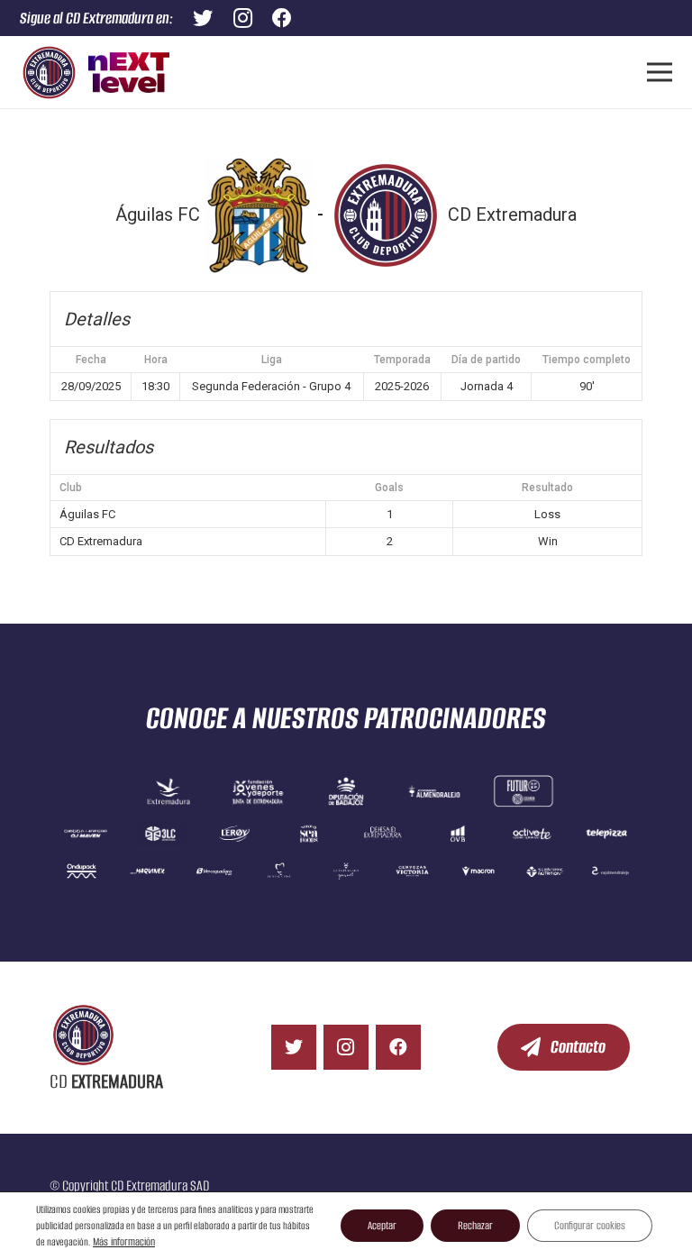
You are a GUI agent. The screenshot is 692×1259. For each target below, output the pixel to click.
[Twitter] (293, 1047)
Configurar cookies (589, 1225)
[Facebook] (398, 1047)
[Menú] (659, 72)
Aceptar (382, 1225)
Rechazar (475, 1225)
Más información (124, 1241)
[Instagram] (346, 1047)
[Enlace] (49, 72)
